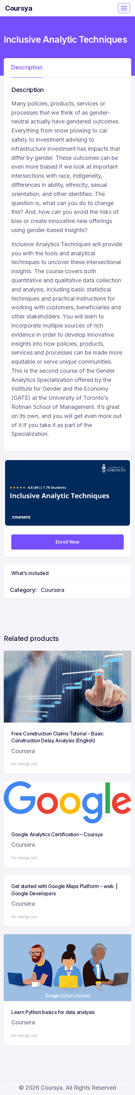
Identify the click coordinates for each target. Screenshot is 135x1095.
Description (26, 67)
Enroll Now (67, 542)
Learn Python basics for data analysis (52, 1012)
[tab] (26, 68)
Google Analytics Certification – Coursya (57, 834)
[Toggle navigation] (124, 8)
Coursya (18, 8)
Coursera (52, 590)
